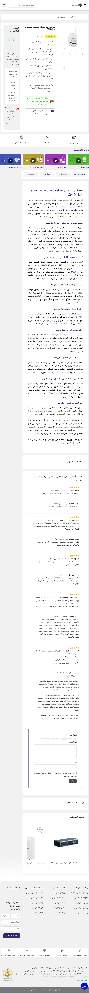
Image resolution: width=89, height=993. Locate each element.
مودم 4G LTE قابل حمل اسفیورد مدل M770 (66, 863)
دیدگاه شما (72, 742)
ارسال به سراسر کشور (27, 955)
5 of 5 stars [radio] (46, 738)
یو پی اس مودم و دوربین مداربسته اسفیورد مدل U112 (27, 864)
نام (75, 762)
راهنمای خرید (73, 143)
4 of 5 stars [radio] (56, 738)
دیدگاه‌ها (47, 174)
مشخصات (63, 174)
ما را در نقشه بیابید (80, 955)
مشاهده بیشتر (81, 980)
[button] (84, 5)
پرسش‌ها (31, 174)
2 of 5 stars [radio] (71, 738)
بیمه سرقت (47, 143)
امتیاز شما (73, 735)
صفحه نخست (81, 17)
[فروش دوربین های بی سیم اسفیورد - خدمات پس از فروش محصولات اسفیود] (77, 5)
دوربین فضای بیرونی (65, 17)
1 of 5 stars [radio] (75, 738)
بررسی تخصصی (79, 174)
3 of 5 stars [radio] (64, 738)
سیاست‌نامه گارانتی (21, 143)
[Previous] (81, 37)
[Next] (64, 37)
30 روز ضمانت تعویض (8, 955)
